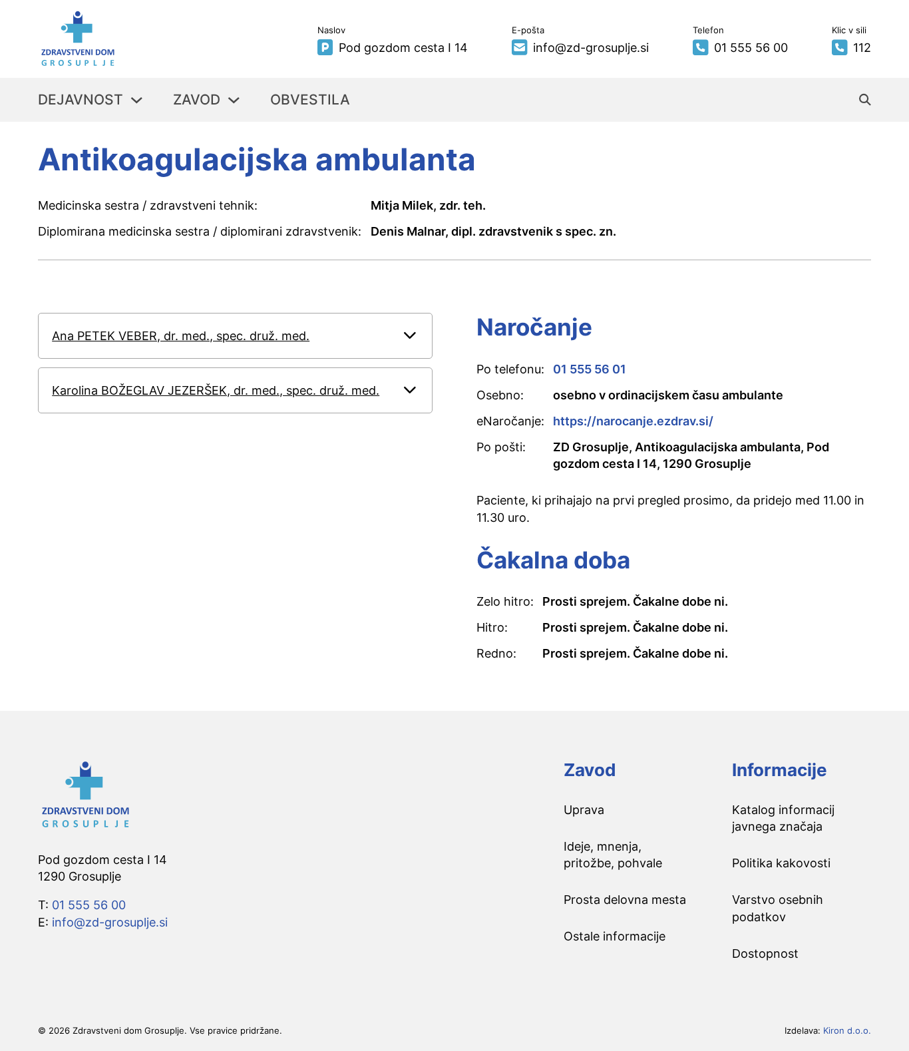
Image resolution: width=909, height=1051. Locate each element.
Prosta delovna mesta (625, 900)
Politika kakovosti (781, 863)
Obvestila (310, 99)
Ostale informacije (614, 936)
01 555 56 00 (89, 905)
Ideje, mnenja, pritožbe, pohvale (613, 854)
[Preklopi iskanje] (865, 100)
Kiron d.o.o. (847, 1030)
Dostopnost (765, 953)
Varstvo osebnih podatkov (777, 908)
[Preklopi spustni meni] (137, 100)
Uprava (584, 810)
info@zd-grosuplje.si (110, 922)
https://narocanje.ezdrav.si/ (633, 421)
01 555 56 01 (589, 369)
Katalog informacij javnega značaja (783, 818)
